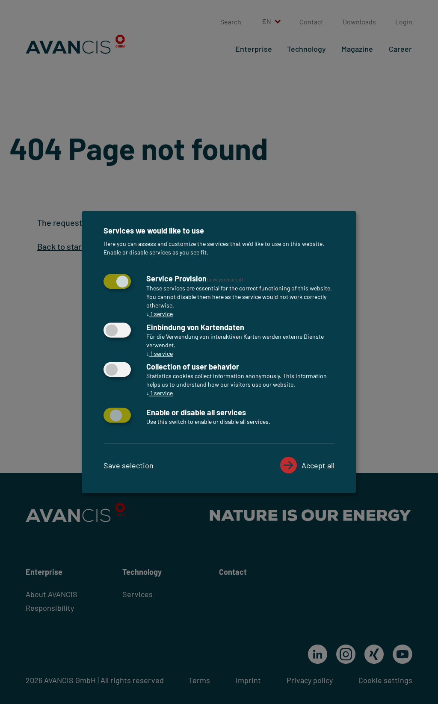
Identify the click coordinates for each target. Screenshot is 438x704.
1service (159, 313)
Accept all (318, 465)
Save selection (129, 465)
